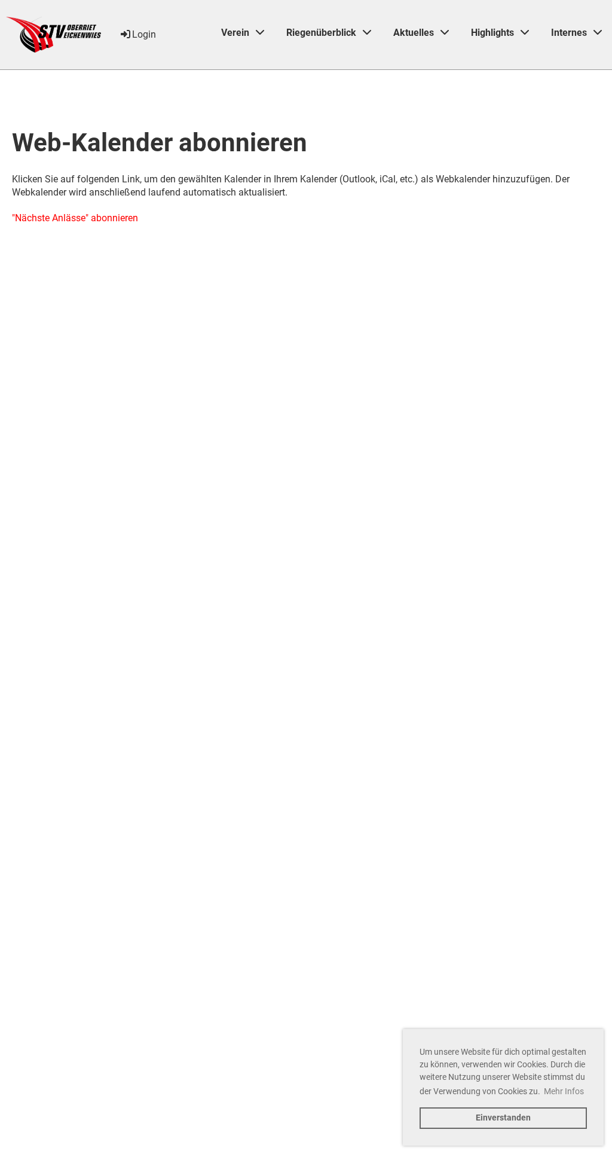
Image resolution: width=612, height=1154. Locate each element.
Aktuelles (413, 32)
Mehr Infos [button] (564, 1091)
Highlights (492, 32)
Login (144, 34)
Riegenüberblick (321, 32)
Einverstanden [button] (503, 1118)
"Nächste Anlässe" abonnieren (75, 218)
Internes (569, 32)
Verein (235, 32)
